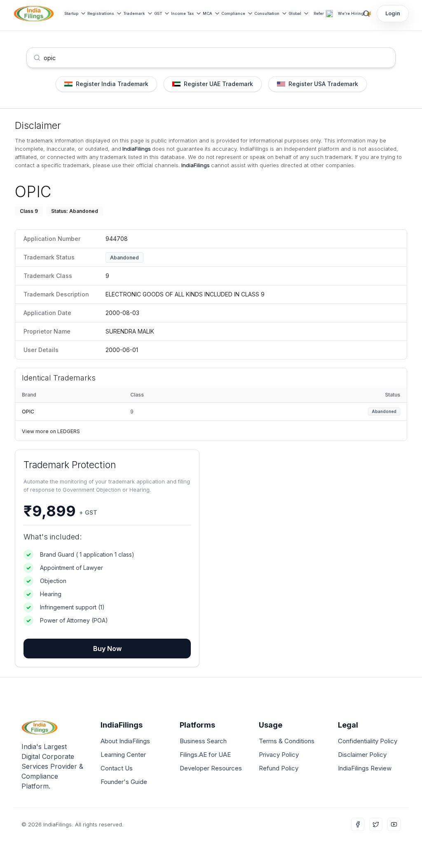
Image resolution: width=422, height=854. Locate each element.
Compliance (233, 13)
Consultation (266, 13)
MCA (207, 13)
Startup (71, 13)
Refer (319, 13)
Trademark (134, 13)
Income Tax (182, 13)
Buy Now (107, 648)
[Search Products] (366, 14)
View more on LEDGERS (51, 431)
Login (392, 13)
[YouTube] (394, 824)
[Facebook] (357, 824)
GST (158, 13)
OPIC (28, 411)
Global (294, 13)
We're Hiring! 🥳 (354, 13)
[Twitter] (375, 824)
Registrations (100, 13)
